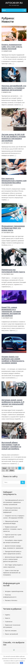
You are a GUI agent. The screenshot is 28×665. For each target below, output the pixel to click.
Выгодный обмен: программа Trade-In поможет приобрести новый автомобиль (11, 445)
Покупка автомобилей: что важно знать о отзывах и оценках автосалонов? (14, 87)
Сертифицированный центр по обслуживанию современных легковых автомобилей (13, 502)
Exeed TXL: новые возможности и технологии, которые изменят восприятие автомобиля (11, 311)
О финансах (8, 621)
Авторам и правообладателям (14, 591)
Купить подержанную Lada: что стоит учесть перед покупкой (12, 46)
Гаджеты (7, 615)
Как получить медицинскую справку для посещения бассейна (14, 180)
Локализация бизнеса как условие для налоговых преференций (11, 510)
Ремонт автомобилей (11, 634)
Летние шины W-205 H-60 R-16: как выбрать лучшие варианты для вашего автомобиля (14, 137)
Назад (4, 468)
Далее (11, 470)
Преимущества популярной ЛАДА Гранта (13, 270)
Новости (7, 618)
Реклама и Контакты (11, 600)
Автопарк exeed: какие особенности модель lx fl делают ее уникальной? (13, 402)
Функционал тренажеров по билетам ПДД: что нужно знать (13, 228)
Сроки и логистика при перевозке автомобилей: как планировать (11, 573)
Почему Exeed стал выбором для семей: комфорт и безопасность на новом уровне (13, 359)
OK (21, 663)
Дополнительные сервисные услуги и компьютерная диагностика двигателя (12, 559)
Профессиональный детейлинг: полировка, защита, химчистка (12, 529)
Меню (4, 10)
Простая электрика (10, 630)
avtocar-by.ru (14, 2)
